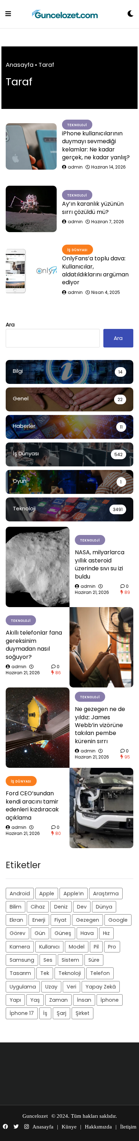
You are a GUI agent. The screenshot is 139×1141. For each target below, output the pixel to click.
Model (76, 946)
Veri (71, 986)
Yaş (35, 1000)
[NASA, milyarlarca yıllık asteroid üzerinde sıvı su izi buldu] (38, 567)
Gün (40, 933)
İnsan (84, 1000)
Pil (96, 946)
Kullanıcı (49, 946)
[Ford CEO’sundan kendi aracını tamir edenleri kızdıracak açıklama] (101, 808)
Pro (112, 946)
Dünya (104, 906)
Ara (10, 324)
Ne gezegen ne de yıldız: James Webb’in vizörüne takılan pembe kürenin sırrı (100, 725)
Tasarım (20, 973)
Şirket (82, 1013)
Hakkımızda (98, 1127)
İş (45, 1013)
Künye (69, 1127)
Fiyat (61, 920)
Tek (44, 973)
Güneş (63, 933)
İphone (110, 1000)
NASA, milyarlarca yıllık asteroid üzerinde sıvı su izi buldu (99, 564)
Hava (87, 933)
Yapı (15, 1000)
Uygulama (23, 986)
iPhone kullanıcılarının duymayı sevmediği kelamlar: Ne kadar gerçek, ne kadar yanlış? (96, 145)
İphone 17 (22, 1013)
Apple (46, 893)
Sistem (70, 960)
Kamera (20, 946)
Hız (106, 933)
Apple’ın (73, 893)
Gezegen (87, 920)
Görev (17, 933)
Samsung (22, 960)
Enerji (38, 920)
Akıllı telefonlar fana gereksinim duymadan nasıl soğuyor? (34, 645)
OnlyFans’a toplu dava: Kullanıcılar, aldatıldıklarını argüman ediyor (95, 270)
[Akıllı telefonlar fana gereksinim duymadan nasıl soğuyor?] (101, 647)
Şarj (61, 1013)
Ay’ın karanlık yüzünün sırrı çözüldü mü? (93, 208)
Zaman (58, 1000)
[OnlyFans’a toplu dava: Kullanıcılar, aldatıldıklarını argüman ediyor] (31, 271)
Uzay (51, 986)
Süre (93, 960)
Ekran (16, 920)
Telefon (100, 973)
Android (20, 893)
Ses (47, 960)
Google (118, 920)
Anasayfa (20, 65)
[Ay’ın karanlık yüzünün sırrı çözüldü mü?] (31, 209)
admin (75, 167)
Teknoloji (69, 973)
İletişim (128, 1127)
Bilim (15, 906)
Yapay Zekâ (101, 986)
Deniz (61, 906)
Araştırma (106, 893)
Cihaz (38, 906)
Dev (82, 906)
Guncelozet (35, 1116)
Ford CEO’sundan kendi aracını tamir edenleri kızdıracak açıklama (32, 805)
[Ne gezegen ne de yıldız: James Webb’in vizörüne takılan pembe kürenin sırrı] (38, 727)
